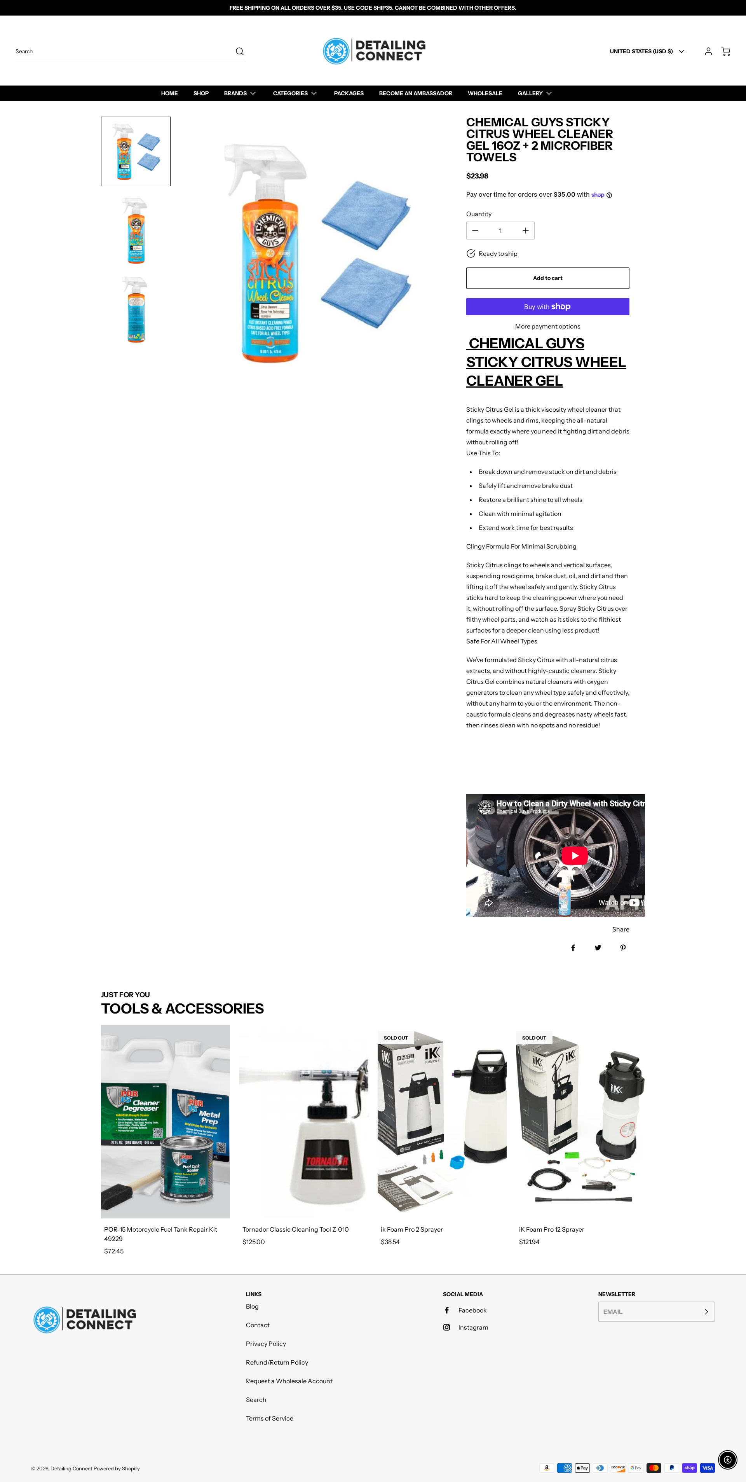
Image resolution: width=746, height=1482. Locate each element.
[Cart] (721, 51)
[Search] (235, 51)
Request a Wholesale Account (289, 1381)
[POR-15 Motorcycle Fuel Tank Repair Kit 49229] (165, 1121)
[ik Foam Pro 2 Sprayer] (442, 1121)
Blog (252, 1306)
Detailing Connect (71, 1469)
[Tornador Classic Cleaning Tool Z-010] (303, 1121)
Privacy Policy (266, 1343)
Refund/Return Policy (277, 1362)
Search (256, 1399)
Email (612, 1312)
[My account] (704, 51)
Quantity (479, 214)
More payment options (547, 326)
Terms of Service (269, 1418)
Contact (258, 1325)
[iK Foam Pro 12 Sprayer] (580, 1121)
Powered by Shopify (117, 1469)
